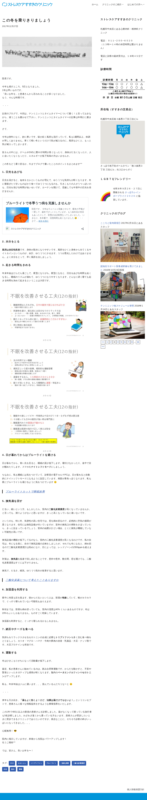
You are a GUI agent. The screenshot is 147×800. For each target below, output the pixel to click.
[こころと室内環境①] (122, 261)
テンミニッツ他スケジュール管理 (117, 305)
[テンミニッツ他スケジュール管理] (122, 338)
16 (138, 342)
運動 (20, 769)
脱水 (12, 769)
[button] (122, 4)
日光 (5, 769)
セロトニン (22, 763)
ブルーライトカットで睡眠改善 (25, 491)
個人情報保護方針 (135, 789)
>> (103, 346)
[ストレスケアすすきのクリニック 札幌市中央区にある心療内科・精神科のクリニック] (27, 4)
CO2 (12, 763)
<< (103, 342)
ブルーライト (51, 763)
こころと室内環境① (110, 223)
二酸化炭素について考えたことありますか (32, 580)
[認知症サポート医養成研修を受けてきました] (122, 300)
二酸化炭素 (65, 763)
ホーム (95, 4)
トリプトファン (36, 763)
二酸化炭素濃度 (79, 763)
